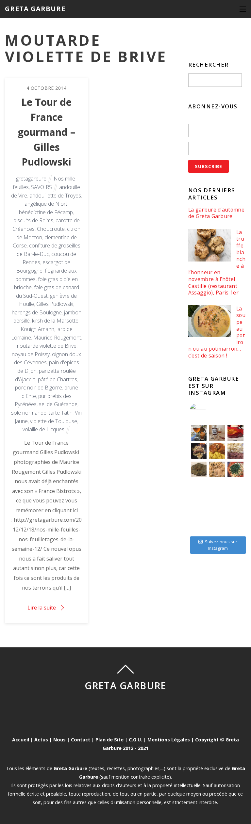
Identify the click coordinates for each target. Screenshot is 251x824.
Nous (59, 740)
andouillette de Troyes (55, 195)
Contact (80, 740)
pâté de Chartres (57, 379)
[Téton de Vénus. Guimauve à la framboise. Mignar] (199, 524)
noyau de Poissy (31, 354)
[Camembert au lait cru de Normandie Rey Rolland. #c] (199, 506)
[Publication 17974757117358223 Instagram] (199, 433)
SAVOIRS (41, 187)
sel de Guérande (58, 404)
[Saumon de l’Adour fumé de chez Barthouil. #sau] (217, 506)
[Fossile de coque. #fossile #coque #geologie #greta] (199, 469)
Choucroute (51, 228)
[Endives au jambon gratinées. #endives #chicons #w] (235, 488)
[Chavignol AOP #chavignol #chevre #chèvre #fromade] (235, 524)
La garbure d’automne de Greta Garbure (216, 213)
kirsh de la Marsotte (55, 320)
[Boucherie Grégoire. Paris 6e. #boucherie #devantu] (217, 524)
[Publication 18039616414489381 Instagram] (235, 433)
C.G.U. (135, 740)
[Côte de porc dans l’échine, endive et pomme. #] (199, 488)
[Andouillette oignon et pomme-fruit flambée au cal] (199, 451)
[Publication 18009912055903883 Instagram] (217, 433)
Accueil (20, 740)
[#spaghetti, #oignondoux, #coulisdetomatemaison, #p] (235, 469)
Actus (41, 740)
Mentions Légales (168, 740)
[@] (208, 411)
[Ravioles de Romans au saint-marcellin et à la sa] (217, 469)
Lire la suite (41, 607)
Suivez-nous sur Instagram (221, 545)
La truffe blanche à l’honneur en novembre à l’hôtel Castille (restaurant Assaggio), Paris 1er (216, 262)
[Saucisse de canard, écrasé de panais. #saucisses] (217, 488)
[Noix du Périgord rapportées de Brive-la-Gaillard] (235, 506)
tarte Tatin (61, 412)
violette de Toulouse (53, 421)
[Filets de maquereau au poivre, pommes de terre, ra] (235, 451)
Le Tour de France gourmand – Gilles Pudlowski (46, 131)
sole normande (28, 412)
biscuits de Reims (33, 220)
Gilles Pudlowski (54, 304)
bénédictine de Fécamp (46, 212)
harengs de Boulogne (37, 312)
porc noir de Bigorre (38, 387)
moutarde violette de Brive (45, 345)
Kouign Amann (37, 329)
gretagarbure (31, 178)
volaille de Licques (43, 429)
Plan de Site (109, 740)
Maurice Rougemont (57, 337)
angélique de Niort (46, 203)
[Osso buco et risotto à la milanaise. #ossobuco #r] (217, 451)
